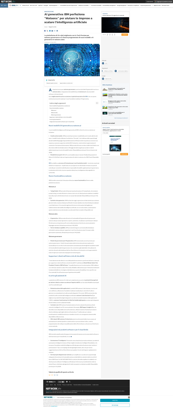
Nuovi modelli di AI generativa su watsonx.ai (59, 105)
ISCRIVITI (125, 34)
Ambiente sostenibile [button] (83, 5)
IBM (86, 96)
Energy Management (122, 5)
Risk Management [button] (53, 5)
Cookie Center (95, 384)
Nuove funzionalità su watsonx (56, 108)
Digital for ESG (157, 5)
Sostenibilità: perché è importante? (68, 5)
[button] (4, 5)
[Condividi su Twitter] (47, 31)
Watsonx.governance (56, 114)
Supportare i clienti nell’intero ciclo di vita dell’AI (60, 117)
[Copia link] (55, 31)
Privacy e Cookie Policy (67, 384)
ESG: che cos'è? (33, 5)
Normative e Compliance (133, 5)
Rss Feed (59, 384)
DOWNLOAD (124, 154)
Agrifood (40, 5)
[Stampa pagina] (57, 31)
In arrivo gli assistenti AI (55, 119)
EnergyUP (46, 5)
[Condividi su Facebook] (45, 31)
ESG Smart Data (165, 5)
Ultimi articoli (25, 5)
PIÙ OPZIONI (115, 405)
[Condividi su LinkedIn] (50, 31)
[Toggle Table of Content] (96, 103)
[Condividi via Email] (52, 31)
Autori (51, 384)
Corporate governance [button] (145, 5)
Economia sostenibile (96, 5)
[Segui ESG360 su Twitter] (70, 381)
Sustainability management (109, 5)
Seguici (60, 381)
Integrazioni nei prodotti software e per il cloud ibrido (61, 121)
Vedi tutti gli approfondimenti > (121, 118)
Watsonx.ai (53, 110)
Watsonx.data (54, 112)
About (47, 384)
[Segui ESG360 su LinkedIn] (67, 381)
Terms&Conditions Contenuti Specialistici (82, 384)
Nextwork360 (49, 391)
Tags (55, 384)
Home (45, 27)
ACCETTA (115, 400)
